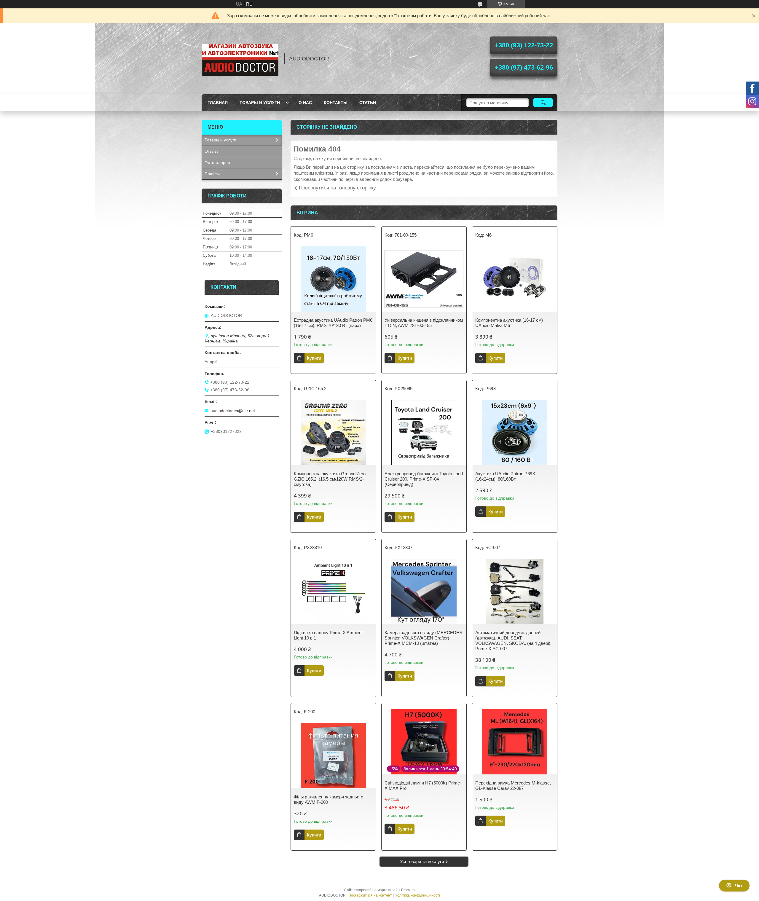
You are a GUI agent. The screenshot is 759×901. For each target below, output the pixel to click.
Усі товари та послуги (422, 861)
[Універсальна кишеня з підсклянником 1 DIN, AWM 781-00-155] (424, 279)
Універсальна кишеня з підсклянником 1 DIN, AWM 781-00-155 (424, 323)
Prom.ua (408, 890)
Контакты (335, 102)
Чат (738, 885)
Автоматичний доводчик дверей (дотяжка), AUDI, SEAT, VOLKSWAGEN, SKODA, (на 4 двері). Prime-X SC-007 (513, 640)
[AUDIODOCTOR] (240, 59)
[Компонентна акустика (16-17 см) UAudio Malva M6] (514, 279)
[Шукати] (543, 102)
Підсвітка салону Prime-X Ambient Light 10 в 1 (328, 635)
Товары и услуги (260, 102)
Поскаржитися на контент (370, 895)
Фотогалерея (217, 162)
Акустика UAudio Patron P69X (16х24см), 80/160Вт (505, 476)
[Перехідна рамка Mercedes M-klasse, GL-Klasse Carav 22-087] (514, 741)
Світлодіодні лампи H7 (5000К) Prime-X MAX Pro (423, 785)
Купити (314, 358)
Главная (218, 102)
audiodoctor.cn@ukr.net (233, 410)
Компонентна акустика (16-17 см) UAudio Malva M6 (509, 323)
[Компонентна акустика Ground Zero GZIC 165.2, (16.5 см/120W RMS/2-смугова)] (333, 432)
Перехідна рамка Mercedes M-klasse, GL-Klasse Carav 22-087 (513, 785)
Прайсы (212, 173)
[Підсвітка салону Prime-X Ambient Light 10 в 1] (333, 591)
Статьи (367, 102)
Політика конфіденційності (417, 895)
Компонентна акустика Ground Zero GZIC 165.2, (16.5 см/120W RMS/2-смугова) (330, 479)
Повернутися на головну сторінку (337, 188)
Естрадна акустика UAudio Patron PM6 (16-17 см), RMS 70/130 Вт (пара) (333, 323)
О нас (305, 102)
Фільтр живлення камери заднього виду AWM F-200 (328, 799)
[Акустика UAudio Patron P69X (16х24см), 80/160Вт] (514, 432)
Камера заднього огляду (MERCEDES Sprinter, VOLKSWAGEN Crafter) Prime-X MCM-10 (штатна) (423, 638)
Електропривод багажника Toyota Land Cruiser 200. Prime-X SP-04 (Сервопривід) (424, 479)
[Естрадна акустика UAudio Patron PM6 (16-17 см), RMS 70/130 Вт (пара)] (333, 279)
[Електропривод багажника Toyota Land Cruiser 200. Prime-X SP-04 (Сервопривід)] (424, 432)
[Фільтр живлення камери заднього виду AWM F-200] (333, 755)
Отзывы (212, 151)
